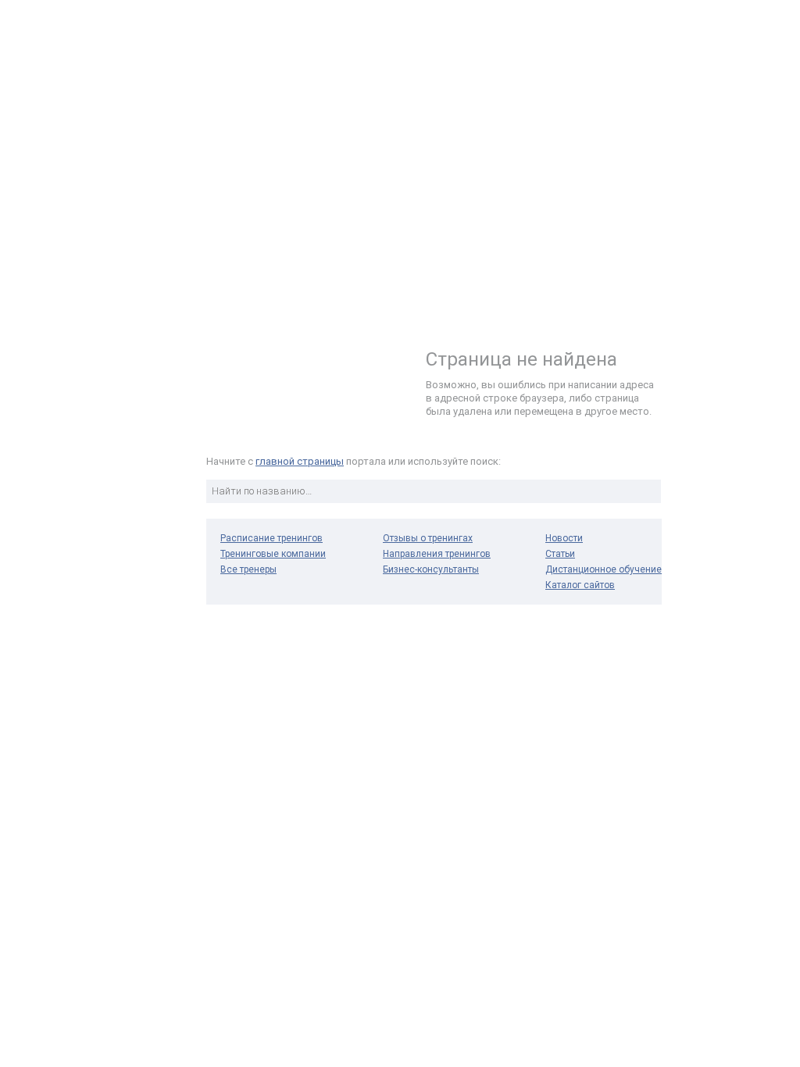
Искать (647, 491)
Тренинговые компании (273, 553)
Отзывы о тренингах (428, 538)
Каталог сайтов (580, 585)
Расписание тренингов (271, 538)
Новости (564, 538)
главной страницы (299, 461)
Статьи (560, 553)
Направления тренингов (437, 553)
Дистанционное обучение (603, 569)
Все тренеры (248, 569)
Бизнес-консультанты (431, 569)
